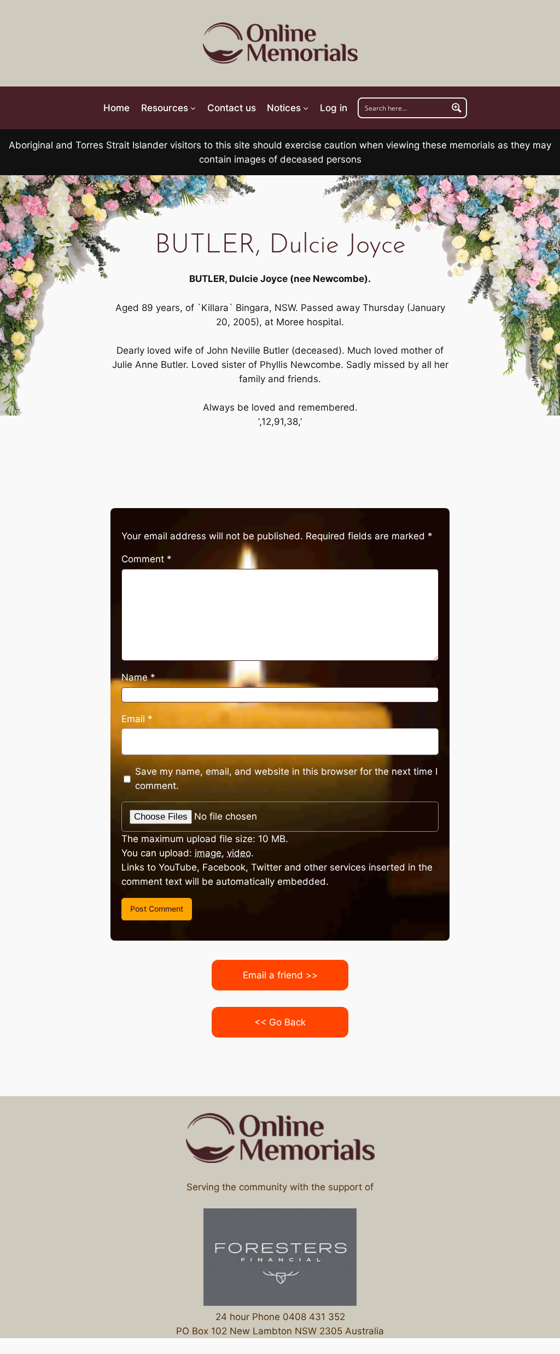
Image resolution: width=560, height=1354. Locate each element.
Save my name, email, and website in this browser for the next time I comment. (286, 778)
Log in (333, 107)
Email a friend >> (280, 975)
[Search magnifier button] (456, 108)
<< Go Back (280, 1022)
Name (138, 677)
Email (137, 718)
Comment (146, 559)
